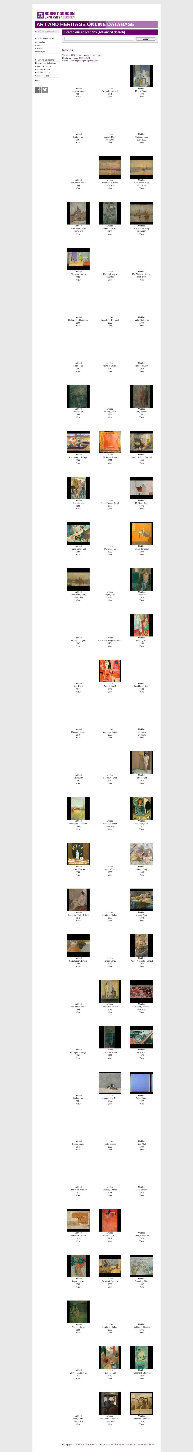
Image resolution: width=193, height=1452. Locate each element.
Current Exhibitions (43, 66)
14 (101, 1444)
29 (142, 1444)
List (96, 61)
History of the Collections (45, 63)
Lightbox (79, 61)
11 (93, 1444)
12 (96, 1444)
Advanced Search (111, 32)
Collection (39, 49)
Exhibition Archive (42, 69)
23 (125, 1444)
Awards (38, 45)
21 (120, 1444)
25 (131, 1444)
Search (146, 39)
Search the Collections (44, 60)
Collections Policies (43, 76)
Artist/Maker (40, 42)
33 (153, 1444)
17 (109, 1444)
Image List (88, 61)
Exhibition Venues (42, 73)
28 (139, 1444)
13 (98, 1444)
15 (104, 1444)
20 (117, 1444)
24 (128, 1444)
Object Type (40, 52)
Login (37, 80)
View (78, 97)
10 (90, 1444)
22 (123, 1444)
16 (106, 1444)
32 (150, 1444)
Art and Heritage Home (44, 31)
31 (147, 1444)
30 (144, 1444)
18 (112, 1444)
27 (136, 1444)
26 (134, 1444)
